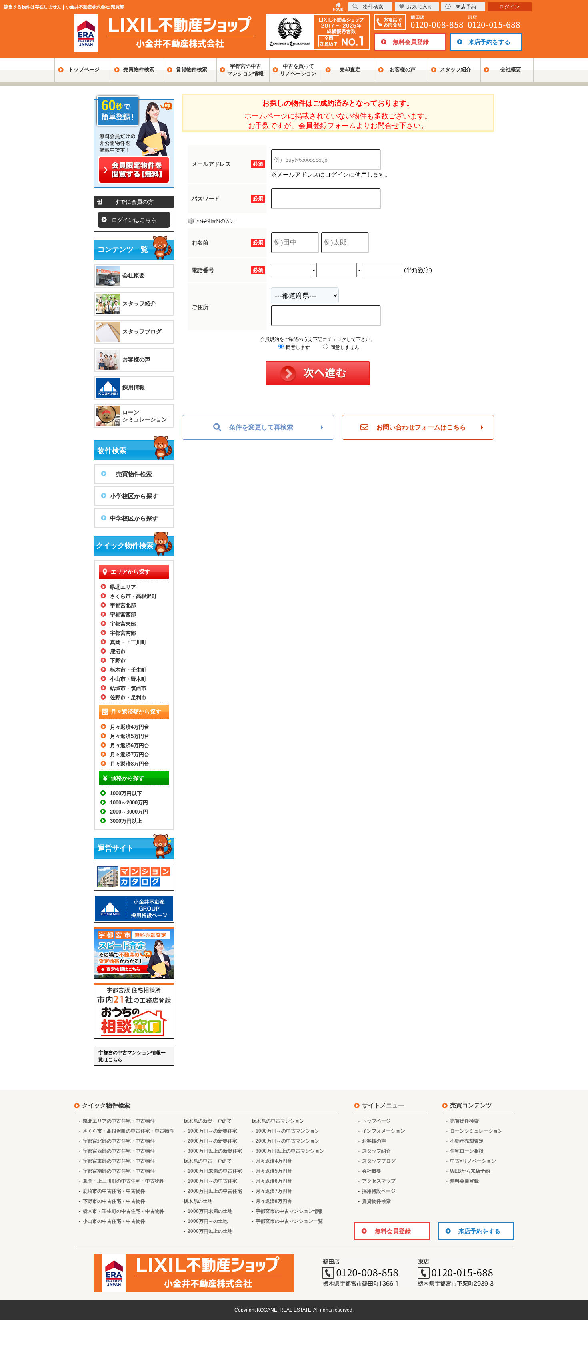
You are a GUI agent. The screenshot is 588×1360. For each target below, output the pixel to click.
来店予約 (466, 7)
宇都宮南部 (123, 633)
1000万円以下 (126, 793)
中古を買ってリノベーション (298, 69)
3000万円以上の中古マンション (290, 1151)
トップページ (84, 69)
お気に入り (420, 7)
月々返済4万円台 (129, 727)
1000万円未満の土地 (210, 1211)
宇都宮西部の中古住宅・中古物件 (119, 1151)
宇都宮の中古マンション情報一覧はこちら (132, 1056)
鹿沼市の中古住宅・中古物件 (114, 1191)
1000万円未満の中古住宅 (215, 1171)
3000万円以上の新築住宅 (215, 1151)
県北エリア (123, 587)
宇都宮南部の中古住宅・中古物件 (119, 1171)
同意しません (344, 347)
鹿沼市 (118, 651)
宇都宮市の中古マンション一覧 (289, 1221)
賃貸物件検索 (191, 69)
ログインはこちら (134, 220)
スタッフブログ (142, 331)
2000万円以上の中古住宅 (215, 1191)
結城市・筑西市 (128, 688)
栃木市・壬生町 (128, 670)
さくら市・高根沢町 (133, 596)
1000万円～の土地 (208, 1221)
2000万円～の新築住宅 (212, 1141)
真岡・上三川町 (128, 642)
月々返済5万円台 (129, 736)
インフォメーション (383, 1131)
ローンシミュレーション (144, 416)
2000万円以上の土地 (210, 1231)
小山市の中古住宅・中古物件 (114, 1221)
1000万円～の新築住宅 (212, 1131)
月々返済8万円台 (129, 764)
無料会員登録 (411, 41)
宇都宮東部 (123, 624)
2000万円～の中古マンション (288, 1141)
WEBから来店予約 (470, 1171)
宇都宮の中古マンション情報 (245, 69)
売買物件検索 (138, 69)
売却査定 (350, 69)
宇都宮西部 (123, 615)
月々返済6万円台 (129, 745)
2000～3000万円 (129, 812)
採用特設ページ (379, 1191)
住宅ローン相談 (467, 1151)
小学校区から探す (134, 496)
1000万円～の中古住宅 (212, 1181)
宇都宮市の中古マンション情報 (289, 1211)
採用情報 (133, 387)
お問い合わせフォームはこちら (421, 427)
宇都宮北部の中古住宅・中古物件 (119, 1141)
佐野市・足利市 (128, 697)
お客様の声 (403, 69)
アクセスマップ (379, 1181)
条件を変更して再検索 (261, 427)
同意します (297, 347)
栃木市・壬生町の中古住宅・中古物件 (123, 1211)
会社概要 (510, 69)
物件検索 (373, 7)
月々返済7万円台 (129, 755)
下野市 (118, 661)
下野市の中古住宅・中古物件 (114, 1201)
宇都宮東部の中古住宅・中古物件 (119, 1161)
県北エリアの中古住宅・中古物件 (119, 1121)
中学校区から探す (134, 518)
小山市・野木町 (128, 679)
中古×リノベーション (473, 1161)
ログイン (509, 7)
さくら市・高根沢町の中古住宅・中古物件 (128, 1131)
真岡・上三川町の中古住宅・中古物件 (123, 1181)
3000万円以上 (126, 821)
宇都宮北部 (123, 605)
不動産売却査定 (467, 1141)
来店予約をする (489, 41)
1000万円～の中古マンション (288, 1131)
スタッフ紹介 (455, 69)
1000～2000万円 (129, 803)
